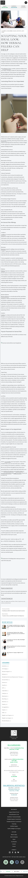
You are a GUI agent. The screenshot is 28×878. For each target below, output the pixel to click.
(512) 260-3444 (5, 7)
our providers (8, 462)
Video (4, 712)
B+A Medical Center (6, 68)
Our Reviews (14, 841)
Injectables (5, 690)
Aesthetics (5, 666)
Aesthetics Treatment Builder (14, 817)
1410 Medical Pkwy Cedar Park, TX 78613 (16, 748)
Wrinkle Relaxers (6, 721)
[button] (26, 2)
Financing (14, 824)
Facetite (4, 685)
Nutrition (5, 701)
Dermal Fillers (6, 679)
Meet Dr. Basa (14, 834)
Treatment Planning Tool (7, 598)
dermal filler (4, 141)
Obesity (4, 704)
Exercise (4, 682)
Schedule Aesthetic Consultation (14, 821)
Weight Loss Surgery (7, 718)
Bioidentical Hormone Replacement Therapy (12, 677)
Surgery (4, 710)
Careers (14, 846)
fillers (16, 601)
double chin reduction (9, 471)
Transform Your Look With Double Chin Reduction (13, 615)
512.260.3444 (14, 776)
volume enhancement (6, 603)
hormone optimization (6, 473)
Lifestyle (5, 693)
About (14, 839)
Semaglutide (5, 707)
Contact (14, 844)
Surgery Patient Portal (14, 812)
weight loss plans (17, 473)
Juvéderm (3, 234)
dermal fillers (12, 601)
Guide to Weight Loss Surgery (14, 828)
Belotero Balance (5, 296)
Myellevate (5, 696)
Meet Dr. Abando (14, 837)
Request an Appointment (7, 588)
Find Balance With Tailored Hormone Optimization (13, 610)
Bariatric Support (7, 671)
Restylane (3, 249)
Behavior (4, 674)
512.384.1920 (14, 795)
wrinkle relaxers (19, 471)
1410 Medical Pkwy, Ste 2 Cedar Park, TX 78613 (14, 790)
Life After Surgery (14, 826)
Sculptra (3, 315)
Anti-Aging (5, 669)
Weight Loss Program (8, 715)
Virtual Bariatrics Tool (14, 814)
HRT (3, 688)
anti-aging (6, 601)
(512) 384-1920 (14, 7)
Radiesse (3, 271)
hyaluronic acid (21, 601)
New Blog (5, 699)
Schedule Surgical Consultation (14, 819)
